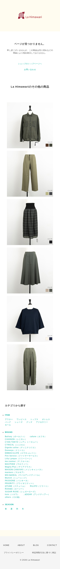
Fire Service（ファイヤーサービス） (22, 456)
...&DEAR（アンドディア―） (36, 494)
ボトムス (46, 419)
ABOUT (21, 545)
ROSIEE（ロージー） (15, 489)
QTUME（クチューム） (15, 486)
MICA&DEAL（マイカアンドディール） (23, 475)
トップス (34, 419)
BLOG (36, 545)
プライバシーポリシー (14, 553)
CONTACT (52, 545)
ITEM (7, 415)
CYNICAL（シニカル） (15, 445)
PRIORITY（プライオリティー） (20, 483)
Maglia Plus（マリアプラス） (18, 467)
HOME (6, 545)
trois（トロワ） (12, 494)
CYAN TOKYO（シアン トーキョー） (22, 442)
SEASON (9, 504)
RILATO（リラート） (39, 486)
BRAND (9, 432)
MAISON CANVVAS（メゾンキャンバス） (24, 470)
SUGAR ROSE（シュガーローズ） (21, 492)
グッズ (29, 422)
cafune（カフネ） (38, 436)
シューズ (19, 422)
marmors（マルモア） (15, 472)
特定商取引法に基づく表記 (44, 553)
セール (8, 425)
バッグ (8, 422)
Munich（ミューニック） (16, 478)
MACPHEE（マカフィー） (17, 464)
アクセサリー (42, 422)
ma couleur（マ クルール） (17, 461)
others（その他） (13, 497)
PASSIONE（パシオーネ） (17, 481)
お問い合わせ (30, 69)
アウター (9, 419)
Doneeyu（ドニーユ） (15, 450)
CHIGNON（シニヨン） (16, 439)
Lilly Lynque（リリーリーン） (19, 458)
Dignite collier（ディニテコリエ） (21, 447)
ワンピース (22, 419)
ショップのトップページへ (30, 64)
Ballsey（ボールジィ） (15, 436)
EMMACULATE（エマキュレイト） (21, 453)
